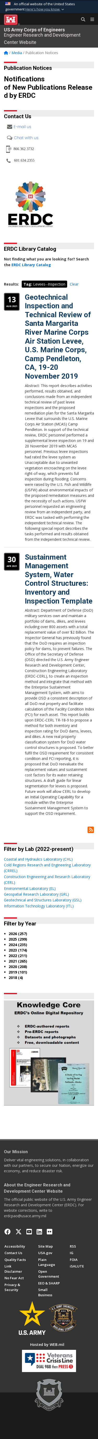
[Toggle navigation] (90, 19)
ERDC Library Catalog (31, 264)
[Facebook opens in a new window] (7, 1231)
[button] (45, 9)
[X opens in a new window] (18, 1231)
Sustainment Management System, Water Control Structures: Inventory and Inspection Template (59, 579)
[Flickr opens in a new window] (49, 1231)
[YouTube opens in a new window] (29, 1231)
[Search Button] (81, 19)
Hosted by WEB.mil (47, 1344)
